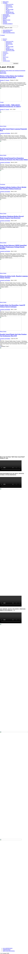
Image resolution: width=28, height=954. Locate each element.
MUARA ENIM (9, 9)
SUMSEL (5, 3)
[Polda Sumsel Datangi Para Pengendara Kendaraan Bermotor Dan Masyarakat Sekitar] (11, 154)
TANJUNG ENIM (10, 13)
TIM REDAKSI (6, 31)
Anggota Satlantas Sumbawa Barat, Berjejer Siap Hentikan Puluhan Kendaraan (13, 187)
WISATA (5, 22)
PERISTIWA (6, 14)
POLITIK (5, 17)
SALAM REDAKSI (7, 30)
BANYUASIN (9, 7)
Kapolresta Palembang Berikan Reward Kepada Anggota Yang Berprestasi (12, 217)
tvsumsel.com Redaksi (5, 133)
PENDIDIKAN (6, 16)
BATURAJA (9, 5)
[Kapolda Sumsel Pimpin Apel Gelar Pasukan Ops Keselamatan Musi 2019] (11, 330)
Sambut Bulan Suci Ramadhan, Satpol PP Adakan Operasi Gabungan (12, 305)
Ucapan (2, 102)
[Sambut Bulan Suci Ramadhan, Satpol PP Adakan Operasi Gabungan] (11, 301)
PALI (7, 8)
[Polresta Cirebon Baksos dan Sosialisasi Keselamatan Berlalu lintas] (14, 71)
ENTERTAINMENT (8, 23)
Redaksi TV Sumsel (4, 80)
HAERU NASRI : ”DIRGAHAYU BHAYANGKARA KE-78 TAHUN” (10, 105)
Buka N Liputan (6, 19)
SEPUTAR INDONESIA (9, 32)
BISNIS (5, 18)
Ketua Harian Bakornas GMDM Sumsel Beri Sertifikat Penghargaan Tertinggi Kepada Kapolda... (13, 247)
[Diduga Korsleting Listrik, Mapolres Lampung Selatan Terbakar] (11, 272)
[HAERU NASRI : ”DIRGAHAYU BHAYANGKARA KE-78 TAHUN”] (11, 101)
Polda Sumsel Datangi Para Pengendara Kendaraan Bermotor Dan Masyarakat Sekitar (14, 158)
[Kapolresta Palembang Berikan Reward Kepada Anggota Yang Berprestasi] (11, 212)
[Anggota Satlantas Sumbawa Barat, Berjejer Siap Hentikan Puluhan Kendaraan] (11, 183)
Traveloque (2, 184)
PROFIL (5, 21)
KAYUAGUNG (9, 4)
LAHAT (8, 10)
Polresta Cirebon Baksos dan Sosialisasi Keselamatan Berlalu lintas (11, 76)
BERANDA (6, 1)
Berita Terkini (3, 73)
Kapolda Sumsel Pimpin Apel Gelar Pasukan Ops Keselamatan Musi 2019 (13, 335)
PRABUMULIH (9, 12)
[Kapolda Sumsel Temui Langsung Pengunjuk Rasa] (11, 124)
